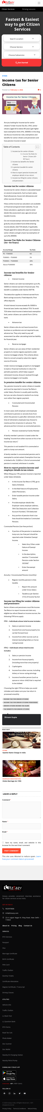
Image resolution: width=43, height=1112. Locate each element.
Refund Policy (32, 1109)
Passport (5, 942)
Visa (3, 948)
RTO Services (7, 937)
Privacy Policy (6, 1109)
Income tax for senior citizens (23, 151)
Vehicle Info (6, 1005)
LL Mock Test (7, 1016)
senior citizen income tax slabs (16, 706)
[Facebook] (4, 1093)
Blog (20, 926)
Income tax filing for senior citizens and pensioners (25, 179)
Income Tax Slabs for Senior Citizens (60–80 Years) (30, 156)
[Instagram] (9, 1093)
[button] (15, 39)
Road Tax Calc (7, 1033)
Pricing (14, 926)
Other (4, 76)
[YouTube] (25, 1093)
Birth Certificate (8, 959)
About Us (5, 926)
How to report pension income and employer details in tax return (24, 174)
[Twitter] (20, 1093)
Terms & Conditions (19, 1109)
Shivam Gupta (10, 717)
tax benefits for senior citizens (16, 709)
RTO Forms (6, 1027)
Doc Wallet (6, 1049)
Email (5, 832)
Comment (6, 800)
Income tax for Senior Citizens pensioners (21, 702)
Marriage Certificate (9, 954)
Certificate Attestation (10, 981)
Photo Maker (7, 1038)
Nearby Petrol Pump (9, 1061)
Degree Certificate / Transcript (13, 987)
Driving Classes (8, 993)
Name (5, 821)
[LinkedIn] (15, 1093)
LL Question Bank (8, 1022)
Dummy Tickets (8, 976)
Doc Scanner (7, 1044)
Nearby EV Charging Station (12, 1055)
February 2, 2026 (16, 90)
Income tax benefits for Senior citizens (23, 163)
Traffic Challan (7, 970)
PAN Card (5, 965)
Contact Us (28, 926)
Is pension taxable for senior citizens (22, 168)
